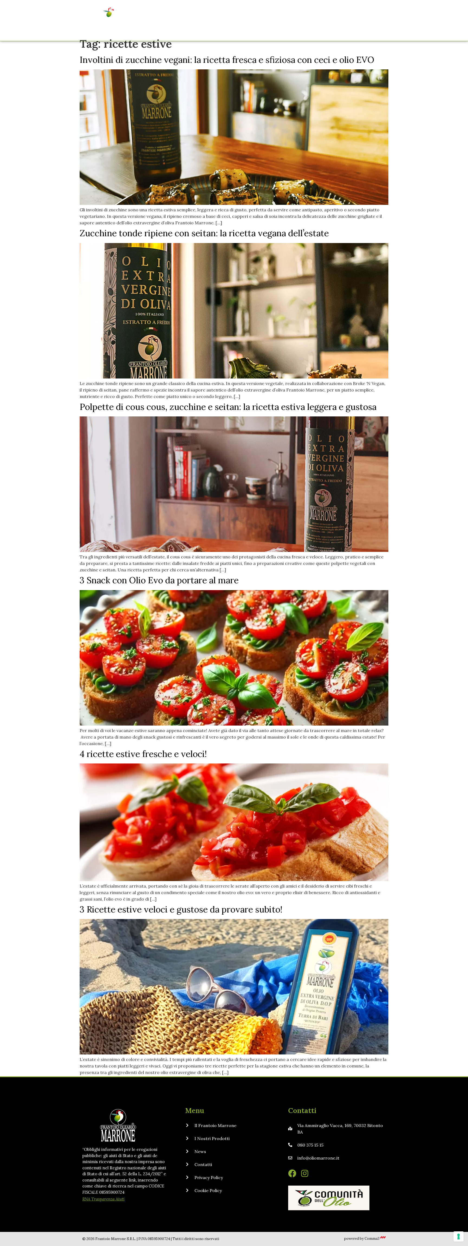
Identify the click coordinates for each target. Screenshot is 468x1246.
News (311, 20)
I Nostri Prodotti (269, 20)
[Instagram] (305, 1173)
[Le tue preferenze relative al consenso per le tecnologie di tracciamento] (458, 1236)
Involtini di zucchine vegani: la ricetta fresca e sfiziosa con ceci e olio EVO (227, 59)
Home (182, 20)
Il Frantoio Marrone (220, 20)
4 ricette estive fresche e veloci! (143, 753)
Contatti (336, 20)
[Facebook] (292, 1173)
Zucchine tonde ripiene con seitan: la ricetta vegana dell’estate (204, 233)
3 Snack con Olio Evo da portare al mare (159, 580)
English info (368, 20)
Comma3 (372, 1238)
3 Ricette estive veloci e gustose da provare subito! (181, 909)
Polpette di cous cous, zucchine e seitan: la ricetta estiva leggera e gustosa (228, 406)
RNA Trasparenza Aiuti (103, 1199)
